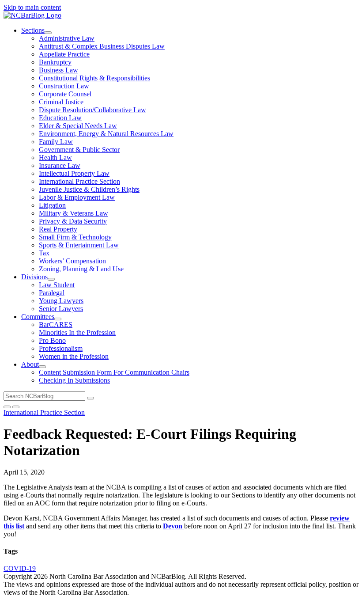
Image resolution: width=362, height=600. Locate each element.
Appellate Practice (64, 54)
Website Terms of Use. (279, 576)
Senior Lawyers (61, 308)
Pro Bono (52, 340)
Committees (37, 316)
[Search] (90, 398)
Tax (44, 253)
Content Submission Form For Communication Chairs (114, 372)
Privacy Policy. (334, 576)
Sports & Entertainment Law (79, 245)
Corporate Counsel (65, 94)
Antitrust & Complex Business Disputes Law (102, 46)
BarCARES (55, 324)
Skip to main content (32, 7)
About (30, 364)
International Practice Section (79, 181)
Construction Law (64, 86)
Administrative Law (66, 38)
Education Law (60, 118)
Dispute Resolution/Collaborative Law (92, 110)
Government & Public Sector (79, 149)
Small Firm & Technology (75, 237)
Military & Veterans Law (73, 213)
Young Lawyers (61, 300)
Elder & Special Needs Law (78, 125)
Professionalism (61, 348)
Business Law (58, 70)
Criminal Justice (61, 102)
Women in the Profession (74, 356)
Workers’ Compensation (72, 261)
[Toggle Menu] (15, 407)
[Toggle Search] (7, 407)
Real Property (58, 229)
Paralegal (51, 292)
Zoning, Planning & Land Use (81, 269)
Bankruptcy (55, 62)
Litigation (52, 205)
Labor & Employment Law (77, 197)
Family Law (56, 141)
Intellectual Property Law (74, 173)
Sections (33, 30)
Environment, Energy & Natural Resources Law (106, 133)
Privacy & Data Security (73, 221)
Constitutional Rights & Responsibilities (94, 78)
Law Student (57, 285)
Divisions (34, 277)
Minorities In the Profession (77, 332)
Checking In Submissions (74, 380)
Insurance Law (59, 165)
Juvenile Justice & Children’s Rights (89, 189)
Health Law (55, 157)
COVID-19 (20, 568)
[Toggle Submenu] (48, 32)
